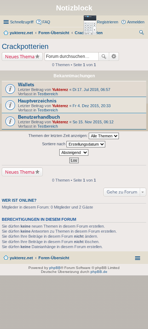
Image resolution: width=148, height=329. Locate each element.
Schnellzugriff (21, 22)
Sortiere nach (54, 144)
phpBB (55, 268)
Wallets (26, 84)
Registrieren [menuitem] (107, 22)
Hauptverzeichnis (37, 101)
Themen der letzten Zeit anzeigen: (58, 135)
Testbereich (47, 94)
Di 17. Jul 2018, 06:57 (91, 89)
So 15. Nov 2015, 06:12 (93, 122)
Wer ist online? (19, 200)
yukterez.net (21, 258)
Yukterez (60, 89)
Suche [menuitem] (142, 33)
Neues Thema (19, 56)
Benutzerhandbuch (39, 117)
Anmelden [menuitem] (135, 22)
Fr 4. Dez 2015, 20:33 (92, 106)
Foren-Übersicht (53, 258)
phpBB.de (99, 272)
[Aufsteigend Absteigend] (74, 152)
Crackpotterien (25, 46)
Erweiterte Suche (114, 56)
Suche (103, 56)
